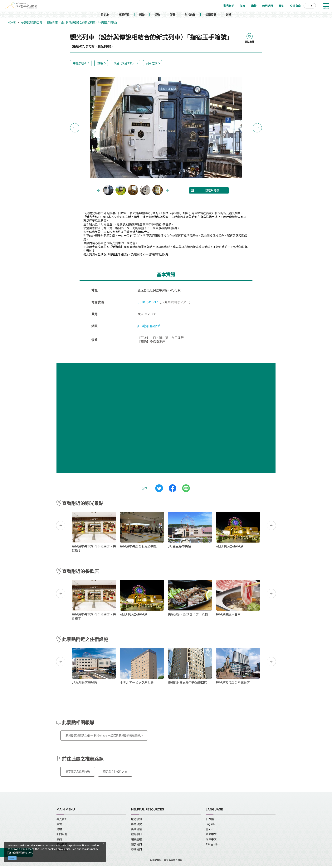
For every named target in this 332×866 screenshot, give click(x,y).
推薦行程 (124, 14)
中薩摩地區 (79, 63)
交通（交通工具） (124, 63)
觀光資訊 (61, 819)
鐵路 (100, 63)
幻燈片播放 (212, 190)
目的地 (105, 14)
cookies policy (89, 848)
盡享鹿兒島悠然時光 (78, 771)
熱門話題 (61, 834)
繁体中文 (211, 834)
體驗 (142, 14)
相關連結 (136, 839)
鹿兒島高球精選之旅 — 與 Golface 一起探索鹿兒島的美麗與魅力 (104, 735)
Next (257, 127)
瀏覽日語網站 (151, 326)
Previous (74, 127)
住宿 (172, 14)
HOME (12, 22)
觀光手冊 (136, 834)
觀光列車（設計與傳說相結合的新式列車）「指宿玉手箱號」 (82, 22)
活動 (157, 14)
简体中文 (211, 839)
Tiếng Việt (212, 844)
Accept (12, 858)
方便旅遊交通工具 (31, 22)
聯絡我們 (136, 849)
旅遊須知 (136, 819)
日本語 (210, 819)
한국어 (209, 829)
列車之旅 (151, 63)
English (210, 824)
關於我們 (136, 844)
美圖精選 (210, 14)
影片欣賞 (190, 14)
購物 (59, 829)
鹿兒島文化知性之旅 (115, 771)
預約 (59, 839)
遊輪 (228, 14)
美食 (59, 824)
